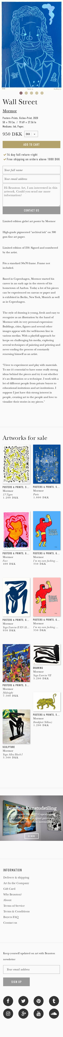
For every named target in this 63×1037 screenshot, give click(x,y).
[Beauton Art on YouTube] (39, 1013)
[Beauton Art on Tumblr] (54, 1001)
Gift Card (9, 889)
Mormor (10, 111)
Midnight (8, 692)
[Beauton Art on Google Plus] (23, 1013)
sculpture (9, 747)
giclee (29, 553)
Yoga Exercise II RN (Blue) (17, 627)
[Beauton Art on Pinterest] (39, 1001)
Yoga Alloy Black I (12, 754)
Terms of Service (14, 906)
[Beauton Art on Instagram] (8, 1013)
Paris (35, 494)
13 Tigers (7, 494)
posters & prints (13, 487)
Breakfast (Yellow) (42, 722)
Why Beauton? (12, 894)
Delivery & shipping (16, 877)
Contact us (10, 923)
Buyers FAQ (11, 917)
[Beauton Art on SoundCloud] (54, 1013)
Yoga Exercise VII (42, 675)
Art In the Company (16, 883)
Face (5, 560)
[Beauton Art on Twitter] (23, 1001)
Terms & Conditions (16, 911)
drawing (38, 668)
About (7, 900)
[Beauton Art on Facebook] (8, 1001)
